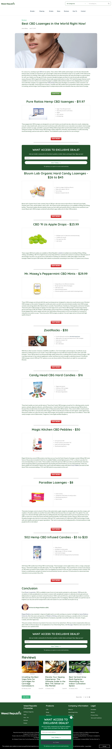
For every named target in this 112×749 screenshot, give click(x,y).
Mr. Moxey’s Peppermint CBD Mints (49, 274)
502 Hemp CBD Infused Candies (47, 537)
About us (70, 709)
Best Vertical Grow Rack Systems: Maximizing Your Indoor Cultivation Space (77, 681)
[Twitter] (85, 697)
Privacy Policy (94, 715)
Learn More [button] (88, 746)
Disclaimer (93, 709)
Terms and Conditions (96, 718)
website (60, 253)
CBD (40, 72)
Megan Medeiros (26, 614)
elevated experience (75, 336)
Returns (93, 712)
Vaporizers (48, 715)
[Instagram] (87, 697)
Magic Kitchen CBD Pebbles (52, 429)
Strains (25, 723)
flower (27, 592)
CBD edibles (26, 697)
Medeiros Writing (52, 616)
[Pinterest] (89, 697)
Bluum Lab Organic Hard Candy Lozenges (55, 173)
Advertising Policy (73, 712)
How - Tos (26, 717)
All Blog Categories (29, 712)
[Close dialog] (71, 717)
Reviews (24, 20)
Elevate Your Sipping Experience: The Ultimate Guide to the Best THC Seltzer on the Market (55, 681)
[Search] (109, 3)
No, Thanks (56, 742)
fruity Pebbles (75, 465)
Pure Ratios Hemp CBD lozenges (50, 101)
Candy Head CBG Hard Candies (52, 375)
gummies (33, 592)
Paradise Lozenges (53, 482)
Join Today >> (56, 162)
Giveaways (71, 718)
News (25, 714)
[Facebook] (84, 697)
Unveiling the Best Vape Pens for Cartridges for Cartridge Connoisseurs (30, 681)
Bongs (47, 712)
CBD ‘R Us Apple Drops (50, 224)
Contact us (71, 715)
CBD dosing (51, 82)
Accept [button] (104, 746)
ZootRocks (52, 330)
